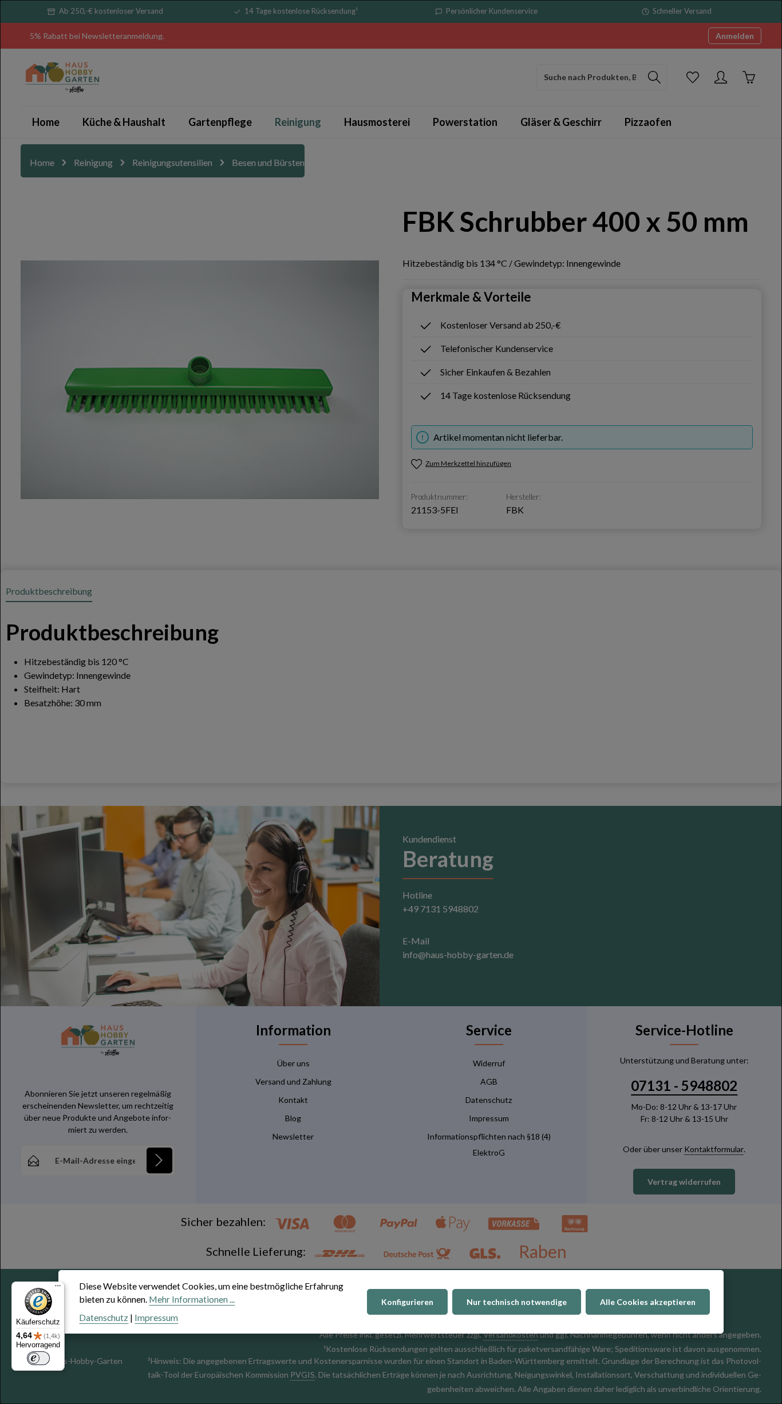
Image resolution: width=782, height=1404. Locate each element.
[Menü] (58, 1288)
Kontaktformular (714, 1149)
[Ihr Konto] (720, 77)
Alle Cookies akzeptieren (648, 1302)
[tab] (49, 592)
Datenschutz (488, 1100)
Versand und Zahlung (293, 1081)
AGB (488, 1081)
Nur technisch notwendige (517, 1302)
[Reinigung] (298, 122)
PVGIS (302, 1374)
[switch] (38, 1358)
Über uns (293, 1063)
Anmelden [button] (735, 36)
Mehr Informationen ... (192, 1299)
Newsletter (293, 1136)
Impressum (489, 1118)
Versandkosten (510, 1334)
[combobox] (589, 77)
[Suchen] (654, 77)
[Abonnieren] (159, 1160)
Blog (293, 1118)
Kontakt (293, 1100)
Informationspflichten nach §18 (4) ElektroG (489, 1144)
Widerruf (489, 1063)
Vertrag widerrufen (684, 1182)
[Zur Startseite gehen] (62, 77)
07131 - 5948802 (684, 1085)
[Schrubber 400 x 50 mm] (200, 379)
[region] (200, 379)
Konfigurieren (407, 1302)
